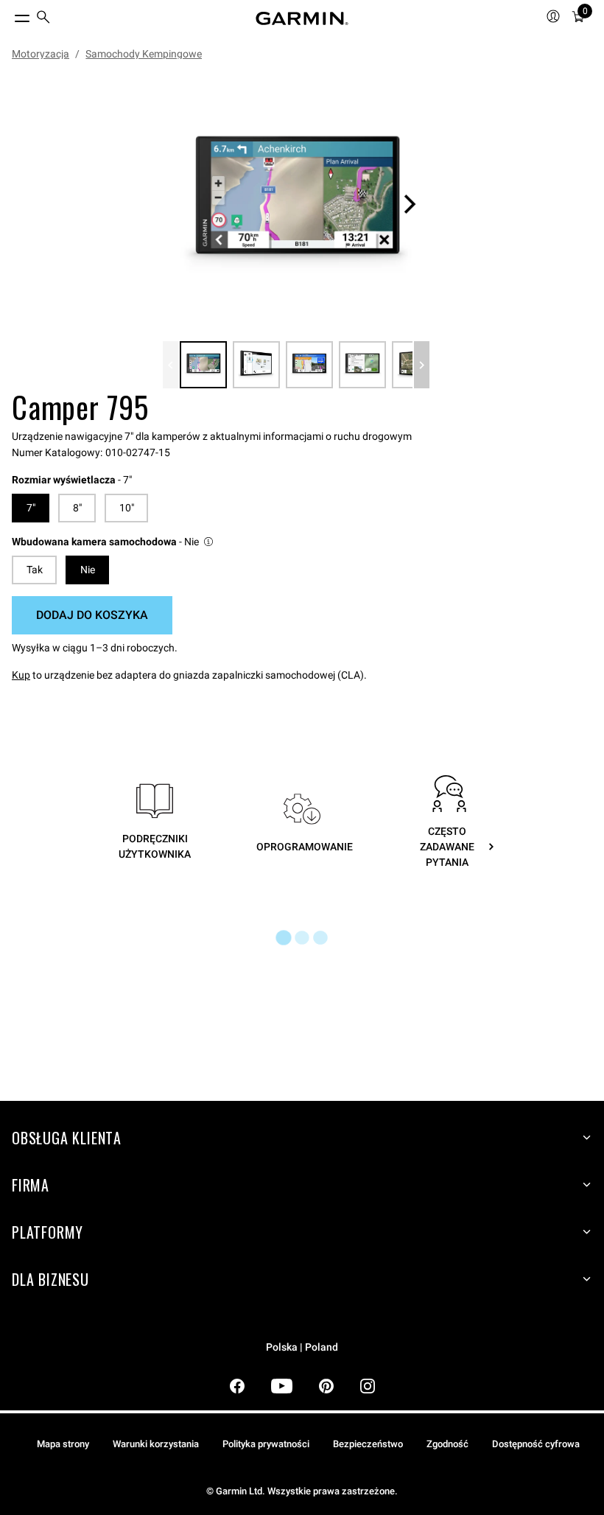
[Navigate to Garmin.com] (302, 18)
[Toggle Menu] (9, 14)
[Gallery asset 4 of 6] (362, 364)
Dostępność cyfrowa (536, 1443)
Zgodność (447, 1443)
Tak (35, 569)
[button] (113, 542)
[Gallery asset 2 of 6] (256, 364)
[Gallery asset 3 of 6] (309, 364)
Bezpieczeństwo (368, 1443)
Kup (21, 675)
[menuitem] (43, 19)
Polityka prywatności (265, 1443)
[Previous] (170, 364)
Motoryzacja (40, 54)
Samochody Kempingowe (143, 54)
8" (77, 508)
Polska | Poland (302, 1347)
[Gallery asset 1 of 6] (296, 204)
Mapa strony (63, 1443)
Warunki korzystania (156, 1443)
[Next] (409, 204)
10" (126, 508)
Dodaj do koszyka (92, 615)
